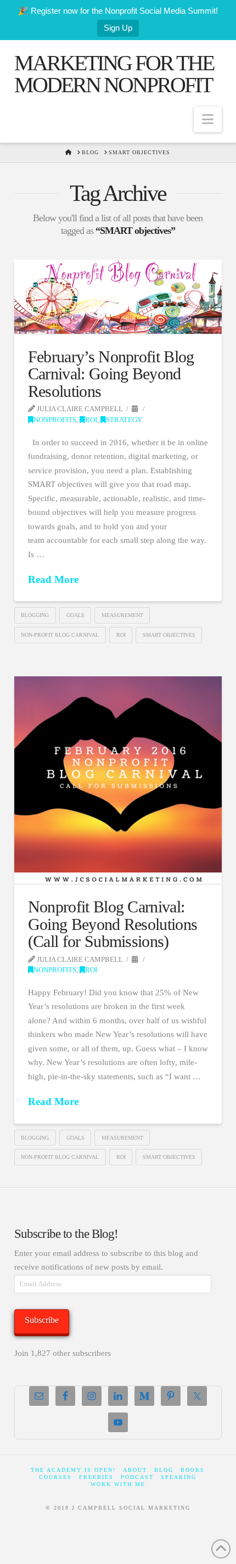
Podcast (137, 1477)
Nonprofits (54, 420)
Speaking (178, 1477)
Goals (75, 615)
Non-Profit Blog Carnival (60, 635)
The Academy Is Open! (73, 1470)
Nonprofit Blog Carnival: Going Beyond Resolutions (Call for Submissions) (112, 924)
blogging (35, 615)
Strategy (124, 420)
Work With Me (118, 1484)
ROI (91, 420)
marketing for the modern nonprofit (113, 74)
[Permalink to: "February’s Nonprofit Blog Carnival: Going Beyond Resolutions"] (118, 297)
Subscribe (42, 1320)
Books (193, 1470)
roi (121, 635)
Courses (55, 1477)
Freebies (96, 1477)
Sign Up (118, 27)
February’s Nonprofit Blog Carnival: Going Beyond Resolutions (111, 373)
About (135, 1470)
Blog (163, 1470)
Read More (53, 579)
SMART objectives (169, 635)
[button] (208, 119)
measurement (122, 615)
